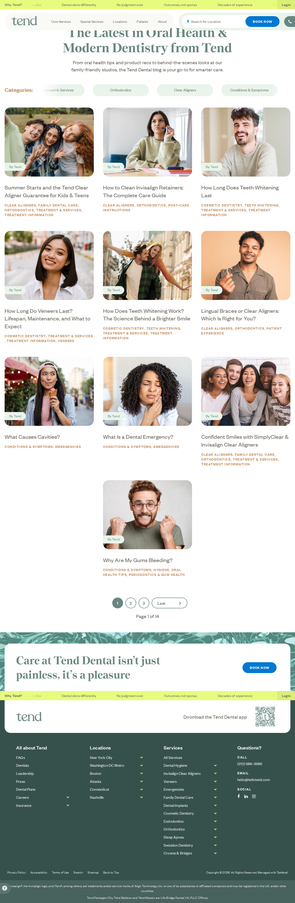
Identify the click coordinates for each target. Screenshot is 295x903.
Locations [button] (120, 21)
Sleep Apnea (174, 836)
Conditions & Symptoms (248, 90)
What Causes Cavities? (32, 436)
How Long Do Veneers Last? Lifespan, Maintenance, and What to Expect (47, 318)
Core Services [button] (61, 21)
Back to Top (111, 872)
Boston (95, 773)
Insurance (24, 805)
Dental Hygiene (175, 765)
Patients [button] (142, 21)
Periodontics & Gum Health (157, 574)
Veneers (66, 340)
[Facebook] (240, 796)
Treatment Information (29, 214)
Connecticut (99, 789)
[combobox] (231, 21)
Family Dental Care (58, 205)
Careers (22, 797)
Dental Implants (176, 805)
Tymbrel (282, 872)
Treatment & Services (55, 90)
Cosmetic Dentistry (221, 205)
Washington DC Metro (107, 765)
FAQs (20, 757)
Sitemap (93, 872)
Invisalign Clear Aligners (182, 773)
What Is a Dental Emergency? (138, 436)
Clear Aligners (184, 90)
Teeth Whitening (262, 205)
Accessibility (38, 872)
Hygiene (161, 569)
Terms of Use (60, 872)
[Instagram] (256, 796)
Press (20, 781)
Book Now (262, 21)
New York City (101, 757)
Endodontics (173, 821)
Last (161, 603)
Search (78, 872)
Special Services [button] (91, 21)
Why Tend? (13, 4)
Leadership (25, 773)
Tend (17, 166)
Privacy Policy (16, 872)
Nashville (97, 797)
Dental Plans (25, 789)
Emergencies (68, 446)
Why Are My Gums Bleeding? (138, 559)
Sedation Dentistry (178, 845)
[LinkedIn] (248, 796)
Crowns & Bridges (178, 852)
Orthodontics (119, 90)
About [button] (162, 21)
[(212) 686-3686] (289, 21)
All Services (173, 757)
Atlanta (95, 781)
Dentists (22, 765)
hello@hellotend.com (253, 779)
